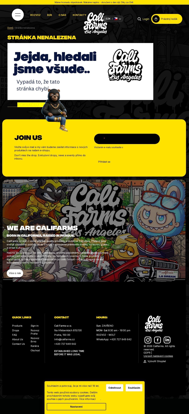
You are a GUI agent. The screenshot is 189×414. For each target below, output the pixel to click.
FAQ (14, 334)
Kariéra (35, 345)
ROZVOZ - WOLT (105, 334)
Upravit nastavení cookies (158, 355)
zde (98, 399)
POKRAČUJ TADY (33, 104)
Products (17, 325)
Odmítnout (114, 387)
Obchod (35, 350)
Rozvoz (35, 14)
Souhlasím (134, 387)
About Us (17, 339)
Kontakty (79, 14)
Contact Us (18, 343)
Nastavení (76, 406)
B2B (49, 14)
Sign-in (35, 325)
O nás (62, 14)
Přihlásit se (104, 161)
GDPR (147, 352)
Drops (15, 330)
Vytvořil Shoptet (157, 361)
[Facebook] (157, 340)
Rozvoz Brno (35, 340)
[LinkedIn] (167, 340)
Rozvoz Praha (35, 332)
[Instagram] (148, 340)
